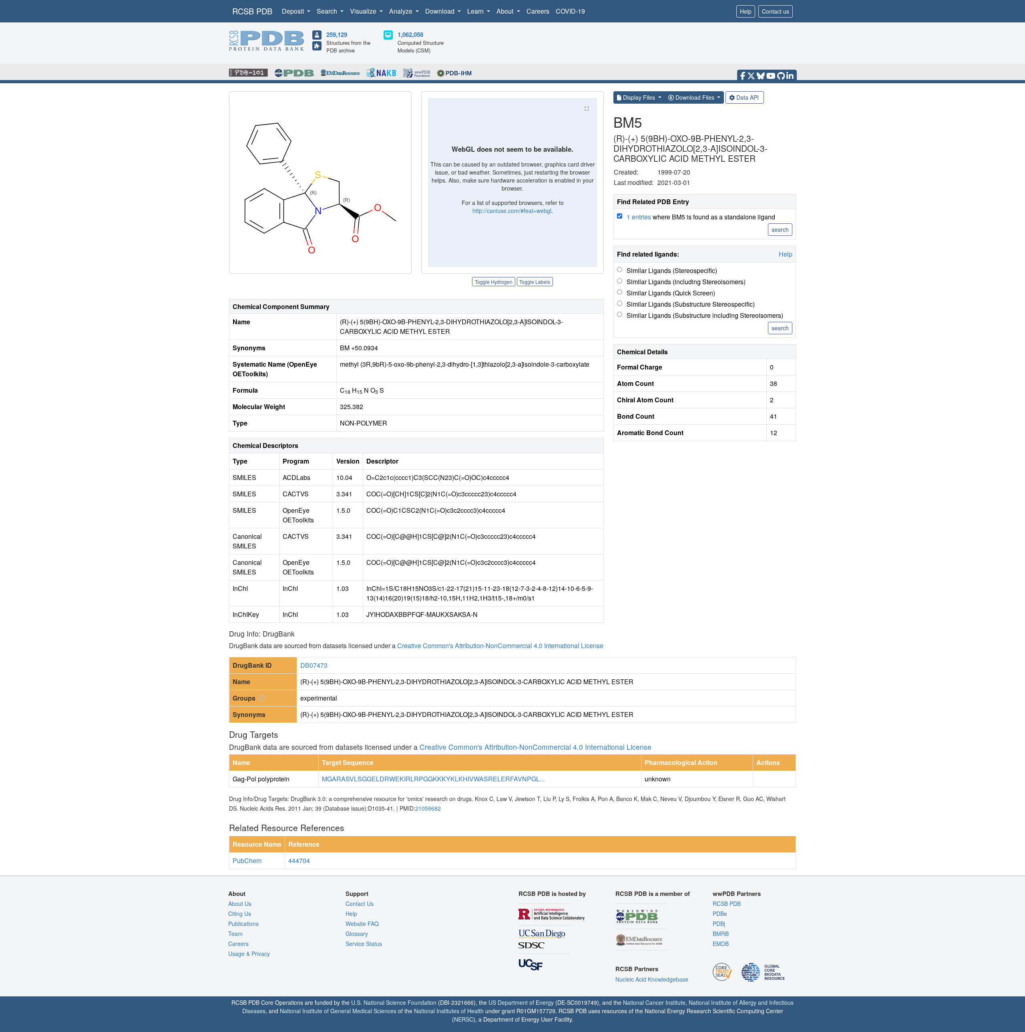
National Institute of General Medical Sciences (338, 1011)
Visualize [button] (364, 11)
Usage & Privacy (249, 954)
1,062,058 (410, 34)
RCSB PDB (252, 11)
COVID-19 (570, 11)
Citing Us (239, 914)
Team (235, 934)
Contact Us (360, 903)
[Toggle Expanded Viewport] (586, 108)
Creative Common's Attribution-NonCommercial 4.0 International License (500, 645)
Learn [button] (476, 11)
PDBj (719, 924)
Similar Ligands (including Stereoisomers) (686, 281)
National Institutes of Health (449, 1011)
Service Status (364, 944)
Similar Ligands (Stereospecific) (672, 270)
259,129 (336, 34)
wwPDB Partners (737, 893)
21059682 (428, 808)
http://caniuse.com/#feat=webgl (511, 211)
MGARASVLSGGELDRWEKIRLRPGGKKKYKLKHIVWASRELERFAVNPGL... (433, 778)
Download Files (695, 97)
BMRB (721, 934)
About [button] (505, 11)
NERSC (463, 1019)
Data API (747, 97)
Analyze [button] (401, 11)
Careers (538, 11)
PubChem (247, 860)
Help (746, 11)
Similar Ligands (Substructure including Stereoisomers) (705, 315)
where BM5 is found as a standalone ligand (701, 216)
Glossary (357, 934)
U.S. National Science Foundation (393, 1002)
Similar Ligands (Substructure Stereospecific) (691, 304)
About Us (239, 903)
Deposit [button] (293, 11)
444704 (299, 860)
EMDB (721, 944)
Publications (243, 924)
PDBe (720, 914)
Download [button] (440, 11)
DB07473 (314, 665)
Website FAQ (362, 924)
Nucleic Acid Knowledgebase (651, 979)
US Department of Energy (521, 1002)
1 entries (639, 216)
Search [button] (328, 11)
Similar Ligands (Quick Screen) (671, 292)
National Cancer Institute (654, 1002)
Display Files (639, 97)
